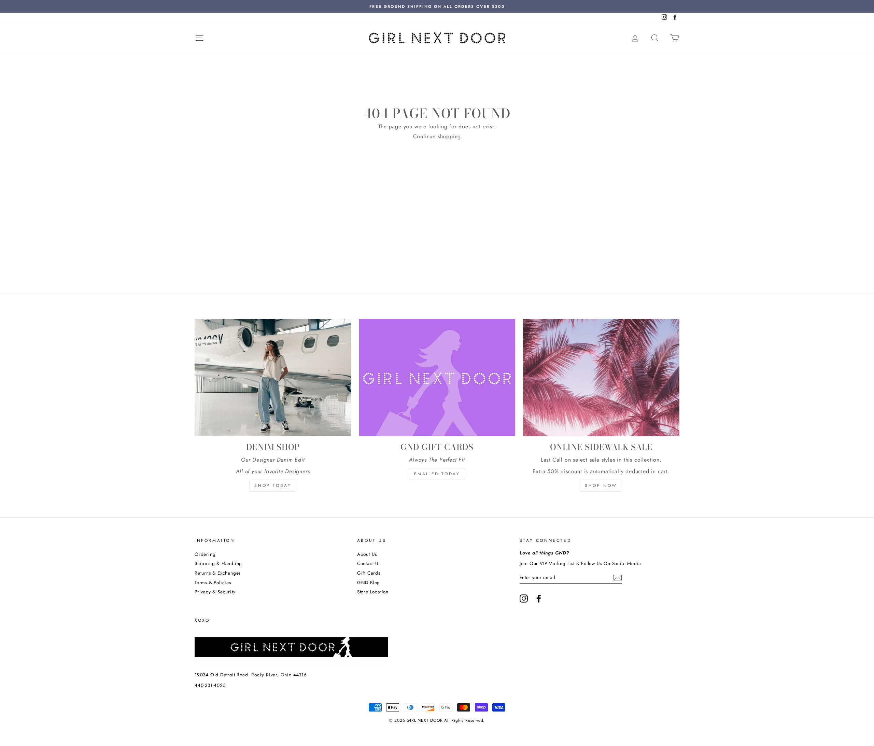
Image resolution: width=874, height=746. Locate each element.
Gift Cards (368, 572)
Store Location (373, 591)
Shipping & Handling (218, 563)
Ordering (205, 554)
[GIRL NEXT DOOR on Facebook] (539, 598)
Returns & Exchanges (218, 572)
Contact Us (369, 563)
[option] (437, 6)
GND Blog (368, 582)
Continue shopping (437, 136)
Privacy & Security (215, 591)
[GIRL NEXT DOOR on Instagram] (524, 598)
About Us (367, 554)
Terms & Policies (213, 582)
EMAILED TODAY (437, 474)
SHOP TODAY (272, 485)
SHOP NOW (601, 485)
